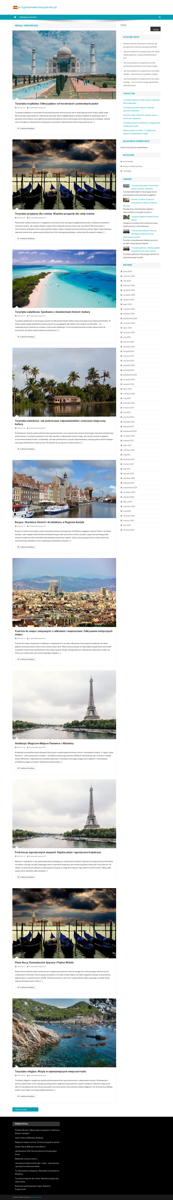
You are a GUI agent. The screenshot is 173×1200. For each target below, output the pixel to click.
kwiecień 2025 (129, 314)
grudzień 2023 (129, 347)
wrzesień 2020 (129, 492)
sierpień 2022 (128, 384)
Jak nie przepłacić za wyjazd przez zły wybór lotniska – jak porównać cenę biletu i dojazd (141, 72)
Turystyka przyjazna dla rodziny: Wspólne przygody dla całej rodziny (54, 213)
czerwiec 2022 (129, 394)
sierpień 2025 (128, 300)
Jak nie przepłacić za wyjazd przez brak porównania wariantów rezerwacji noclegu (140, 64)
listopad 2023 (128, 351)
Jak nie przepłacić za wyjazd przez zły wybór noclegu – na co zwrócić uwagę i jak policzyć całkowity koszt (141, 82)
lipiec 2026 (127, 271)
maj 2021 (127, 455)
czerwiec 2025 (129, 309)
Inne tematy (128, 162)
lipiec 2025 (127, 304)
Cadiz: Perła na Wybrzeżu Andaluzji (29, 1138)
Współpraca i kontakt (28, 17)
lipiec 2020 (127, 502)
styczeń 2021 (128, 474)
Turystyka (127, 171)
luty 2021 (127, 469)
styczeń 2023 (128, 361)
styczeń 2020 (128, 530)
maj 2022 (127, 398)
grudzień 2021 (129, 422)
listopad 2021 (128, 427)
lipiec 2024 (127, 328)
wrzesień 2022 (129, 380)
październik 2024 (130, 318)
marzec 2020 (128, 521)
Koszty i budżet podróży (132, 166)
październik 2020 (130, 488)
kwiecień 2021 (129, 459)
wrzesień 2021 (129, 436)
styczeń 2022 (128, 417)
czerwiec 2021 (129, 450)
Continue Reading (27, 128)
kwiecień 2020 (129, 516)
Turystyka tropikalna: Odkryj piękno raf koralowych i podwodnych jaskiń (56, 103)
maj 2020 (127, 511)
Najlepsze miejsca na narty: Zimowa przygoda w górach (37, 1142)
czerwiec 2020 (129, 506)
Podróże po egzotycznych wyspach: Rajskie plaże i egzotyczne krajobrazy (58, 852)
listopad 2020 (128, 483)
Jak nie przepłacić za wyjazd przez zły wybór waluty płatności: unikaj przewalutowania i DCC (141, 55)
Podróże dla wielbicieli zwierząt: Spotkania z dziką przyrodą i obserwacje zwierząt (140, 234)
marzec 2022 (128, 408)
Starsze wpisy (21, 1109)
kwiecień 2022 (129, 403)
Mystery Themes (35, 1197)
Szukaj (123, 25)
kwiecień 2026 (129, 285)
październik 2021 (130, 431)
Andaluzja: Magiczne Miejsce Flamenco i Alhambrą (44, 743)
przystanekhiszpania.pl (37, 108)
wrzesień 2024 (129, 323)
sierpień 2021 (128, 441)
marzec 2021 (128, 464)
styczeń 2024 (128, 342)
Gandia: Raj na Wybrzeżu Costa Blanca (30, 1147)
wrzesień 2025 (129, 295)
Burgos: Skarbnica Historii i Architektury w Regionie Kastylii (49, 522)
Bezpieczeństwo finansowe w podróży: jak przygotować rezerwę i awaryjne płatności (140, 45)
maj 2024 (127, 337)
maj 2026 (127, 281)
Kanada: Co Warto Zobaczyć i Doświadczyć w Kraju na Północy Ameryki (140, 202)
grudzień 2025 (129, 290)
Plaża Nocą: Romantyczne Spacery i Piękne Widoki (44, 962)
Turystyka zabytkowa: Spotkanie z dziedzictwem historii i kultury (52, 311)
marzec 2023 (128, 356)
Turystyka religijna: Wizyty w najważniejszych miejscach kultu (50, 1071)
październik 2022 (130, 375)
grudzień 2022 (129, 365)
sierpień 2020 (128, 497)
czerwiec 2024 (129, 333)
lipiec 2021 (127, 445)
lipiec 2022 (127, 389)
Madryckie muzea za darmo (26, 1159)
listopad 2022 (128, 370)
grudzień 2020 (129, 478)
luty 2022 (127, 412)
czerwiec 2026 (129, 276)
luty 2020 (127, 525)
